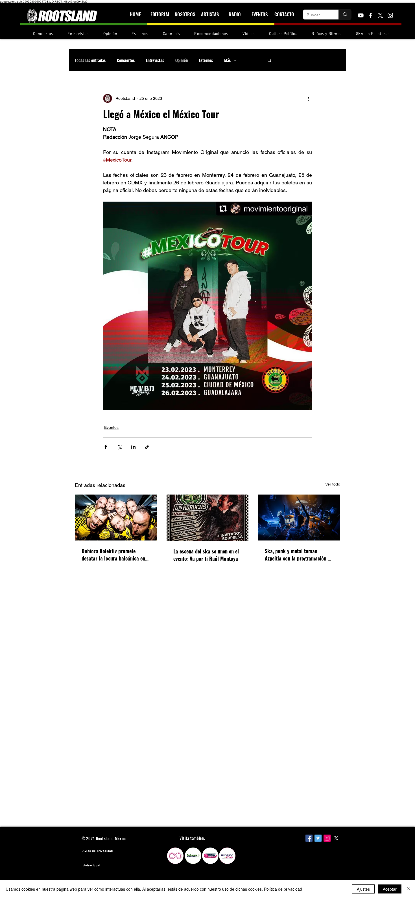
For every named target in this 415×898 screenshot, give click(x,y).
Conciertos (126, 60)
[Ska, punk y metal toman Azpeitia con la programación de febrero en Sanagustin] (299, 517)
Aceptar (390, 889)
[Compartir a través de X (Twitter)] (119, 446)
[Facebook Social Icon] (309, 838)
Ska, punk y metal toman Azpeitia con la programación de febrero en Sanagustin (299, 554)
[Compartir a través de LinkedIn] (133, 446)
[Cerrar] (408, 888)
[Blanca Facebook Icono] (370, 15)
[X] (380, 15)
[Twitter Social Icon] (318, 838)
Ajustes (363, 889)
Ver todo (332, 484)
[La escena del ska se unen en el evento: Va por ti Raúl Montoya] (208, 518)
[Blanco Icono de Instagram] (390, 15)
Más (227, 60)
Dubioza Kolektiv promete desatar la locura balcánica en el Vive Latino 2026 (113, 554)
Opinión (181, 60)
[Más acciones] (308, 98)
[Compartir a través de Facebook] (105, 446)
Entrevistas (155, 60)
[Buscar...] (344, 14)
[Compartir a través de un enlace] (147, 446)
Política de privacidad (283, 889)
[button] (269, 60)
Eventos (111, 427)
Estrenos (206, 60)
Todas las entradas (90, 60)
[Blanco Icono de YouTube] (360, 15)
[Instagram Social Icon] (327, 838)
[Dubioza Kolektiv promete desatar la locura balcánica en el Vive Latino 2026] (116, 517)
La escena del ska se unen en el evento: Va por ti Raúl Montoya (206, 555)
